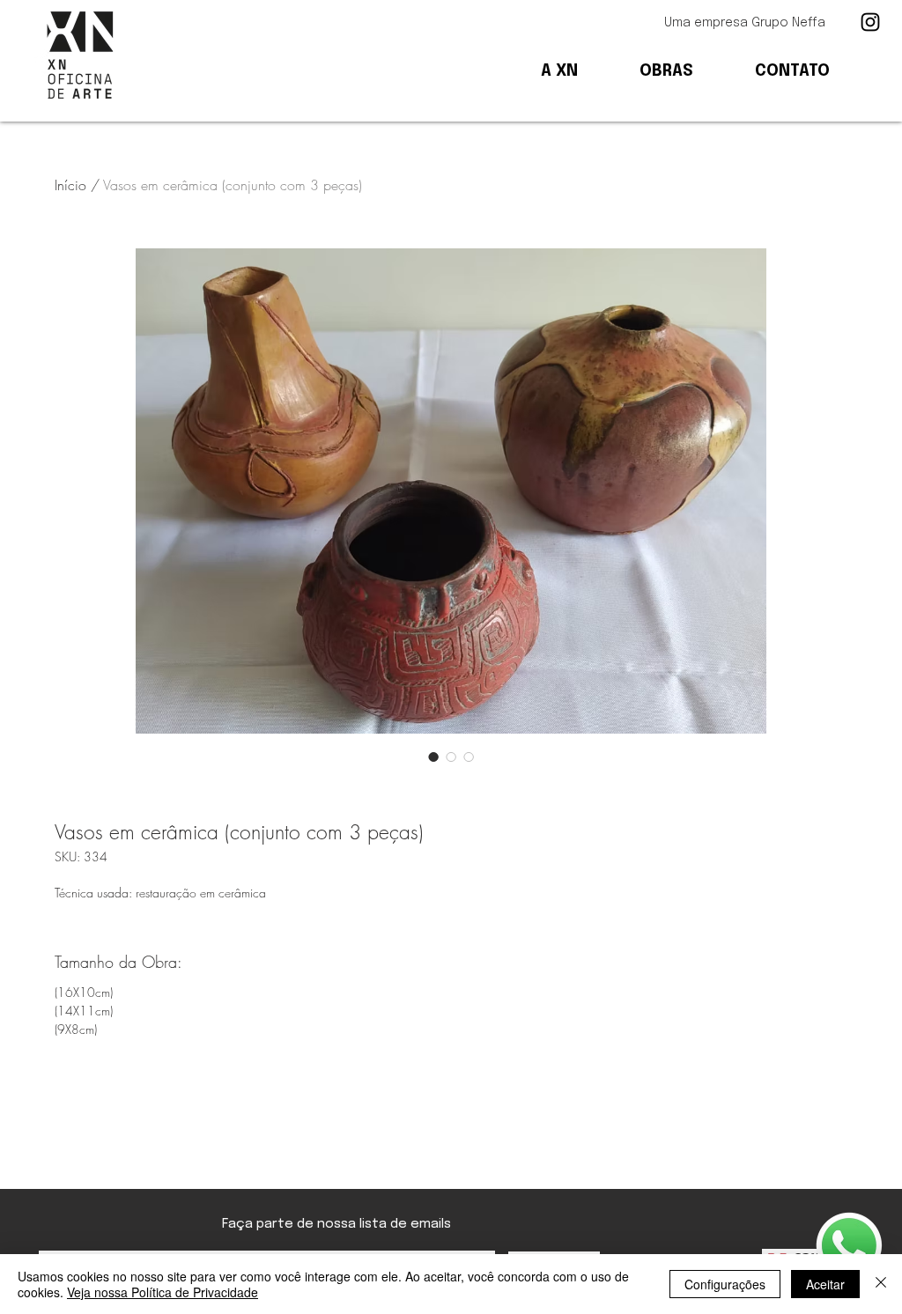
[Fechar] (880, 1284)
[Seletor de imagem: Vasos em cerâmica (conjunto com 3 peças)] (433, 756)
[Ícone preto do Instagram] (870, 22)
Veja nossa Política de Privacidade (162, 1292)
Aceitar (825, 1284)
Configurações (724, 1284)
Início (70, 185)
